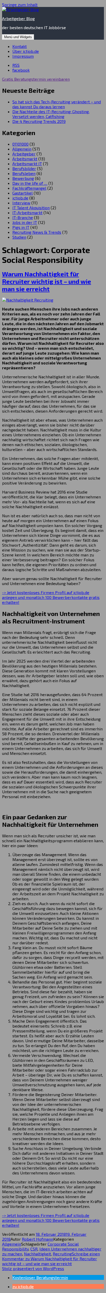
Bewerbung (23, 178)
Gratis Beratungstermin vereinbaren (36, 79)
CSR (34, 1248)
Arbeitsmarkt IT (27, 163)
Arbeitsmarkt (24, 158)
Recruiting (62, 1253)
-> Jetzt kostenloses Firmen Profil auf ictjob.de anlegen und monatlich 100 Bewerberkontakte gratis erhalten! (51, 597)
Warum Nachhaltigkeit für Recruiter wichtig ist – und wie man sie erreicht (46, 281)
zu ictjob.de (23, 1286)
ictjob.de (20, 197)
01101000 (20, 143)
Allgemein (21, 148)
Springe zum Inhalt (20, 4)
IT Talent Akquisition (31, 207)
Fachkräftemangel (29, 188)
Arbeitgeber (24, 153)
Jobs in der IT (24, 222)
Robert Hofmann (37, 1239)
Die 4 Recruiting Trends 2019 (39, 121)
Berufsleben (24, 173)
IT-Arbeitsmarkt (27, 212)
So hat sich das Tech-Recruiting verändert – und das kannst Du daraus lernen (56, 104)
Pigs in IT (20, 227)
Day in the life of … (29, 183)
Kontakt (19, 46)
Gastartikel (22, 192)
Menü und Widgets (18, 37)
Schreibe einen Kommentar (51, 1258)
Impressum (23, 56)
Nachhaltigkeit (37, 1253)
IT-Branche (22, 217)
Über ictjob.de (25, 51)
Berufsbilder (24, 168)
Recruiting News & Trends (36, 232)
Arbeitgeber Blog (18, 18)
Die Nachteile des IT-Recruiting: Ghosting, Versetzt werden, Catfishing (51, 114)
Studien (19, 237)
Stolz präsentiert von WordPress (33, 1268)
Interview (21, 202)
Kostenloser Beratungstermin (40, 1277)
